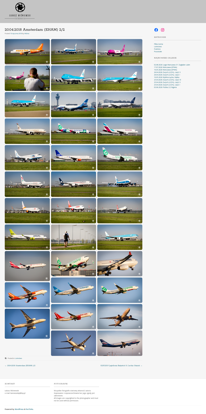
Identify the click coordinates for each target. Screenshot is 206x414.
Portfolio (29, 409)
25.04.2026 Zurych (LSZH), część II (167, 82)
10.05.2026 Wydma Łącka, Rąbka (166, 77)
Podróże (157, 49)
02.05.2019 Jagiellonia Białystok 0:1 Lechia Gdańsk (121, 366)
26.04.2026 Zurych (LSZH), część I (167, 75)
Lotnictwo (18, 358)
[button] (27, 51)
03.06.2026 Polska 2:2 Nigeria (165, 87)
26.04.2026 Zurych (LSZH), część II (167, 72)
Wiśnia (26, 33)
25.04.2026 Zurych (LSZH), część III (167, 80)
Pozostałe (158, 51)
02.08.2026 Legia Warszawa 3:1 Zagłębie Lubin (172, 65)
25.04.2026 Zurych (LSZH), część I (167, 85)
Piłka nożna (158, 44)
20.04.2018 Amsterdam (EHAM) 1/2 (20, 366)
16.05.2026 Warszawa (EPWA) (165, 70)
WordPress (19, 409)
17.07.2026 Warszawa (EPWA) (165, 67)
